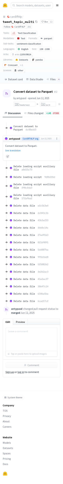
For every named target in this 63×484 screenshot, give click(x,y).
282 (29, 26)
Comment (33, 365)
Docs (5, 464)
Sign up (10, 372)
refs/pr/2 (45, 104)
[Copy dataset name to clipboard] (36, 22)
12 (51, 21)
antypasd (21, 98)
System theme (15, 397)
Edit (8, 322)
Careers (7, 426)
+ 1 (21, 65)
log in (20, 372)
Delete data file (30, 205)
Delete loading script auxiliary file (34, 168)
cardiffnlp (16, 17)
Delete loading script (34, 176)
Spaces (7, 453)
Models (7, 442)
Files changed (43, 113)
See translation (12, 150)
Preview (20, 322)
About (6, 421)
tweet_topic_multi (18, 21)
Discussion (14, 113)
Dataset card (15, 79)
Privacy (7, 416)
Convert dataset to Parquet (25, 128)
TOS (5, 410)
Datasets (8, 448)
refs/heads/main (22, 104)
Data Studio (36, 79)
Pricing (7, 458)
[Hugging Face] (5, 473)
